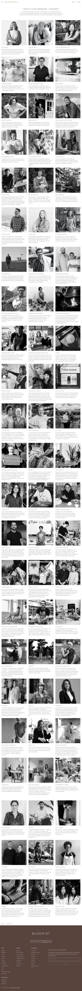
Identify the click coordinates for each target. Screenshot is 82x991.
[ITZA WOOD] (14, 422)
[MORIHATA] (67, 579)
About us (18, 950)
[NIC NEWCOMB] (14, 658)
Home (3, 923)
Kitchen (3, 960)
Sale (3, 969)
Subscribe (64, 963)
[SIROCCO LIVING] (67, 737)
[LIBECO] (41, 462)
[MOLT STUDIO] (41, 579)
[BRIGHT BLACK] (14, 110)
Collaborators (19, 956)
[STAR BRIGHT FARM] (67, 776)
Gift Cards (33, 950)
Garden (3, 950)
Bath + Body (4, 964)
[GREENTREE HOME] (14, 344)
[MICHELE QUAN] (41, 539)
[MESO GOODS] (14, 539)
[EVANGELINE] (14, 226)
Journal (18, 962)
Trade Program (19, 952)
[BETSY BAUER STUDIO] (41, 74)
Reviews (33, 954)
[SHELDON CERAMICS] (14, 737)
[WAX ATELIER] (67, 898)
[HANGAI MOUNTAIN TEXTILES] (41, 344)
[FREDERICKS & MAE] (67, 265)
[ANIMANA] (14, 37)
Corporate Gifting (35, 952)
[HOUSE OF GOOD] (41, 382)
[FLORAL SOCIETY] (67, 226)
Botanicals (4, 952)
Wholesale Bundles (6, 971)
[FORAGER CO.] (14, 265)
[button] (2, 2)
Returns (33, 962)
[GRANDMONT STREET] (41, 305)
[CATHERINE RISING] (41, 148)
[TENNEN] (14, 859)
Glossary (33, 958)
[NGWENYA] (67, 618)
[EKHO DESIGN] (41, 186)
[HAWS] (67, 344)
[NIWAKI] (41, 658)
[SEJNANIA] (67, 697)
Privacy (33, 964)
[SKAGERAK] (14, 776)
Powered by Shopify (15, 987)
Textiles (3, 956)
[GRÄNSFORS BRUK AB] (67, 305)
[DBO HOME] (14, 186)
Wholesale (18, 960)
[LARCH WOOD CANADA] (14, 462)
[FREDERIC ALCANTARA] (41, 265)
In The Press (19, 964)
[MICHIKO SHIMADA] (67, 539)
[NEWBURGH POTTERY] (41, 618)
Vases (3, 954)
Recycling (33, 956)
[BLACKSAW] (67, 74)
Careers (18, 965)
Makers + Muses (19, 954)
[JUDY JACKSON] (41, 422)
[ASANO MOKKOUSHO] (67, 37)
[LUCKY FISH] (14, 500)
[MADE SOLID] (41, 500)
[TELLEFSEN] (67, 819)
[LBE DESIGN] (67, 462)
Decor (3, 958)
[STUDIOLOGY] (14, 819)
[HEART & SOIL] (14, 382)
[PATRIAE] (14, 697)
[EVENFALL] (41, 226)
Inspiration (4, 973)
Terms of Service (35, 965)
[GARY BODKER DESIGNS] (14, 305)
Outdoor (4, 962)
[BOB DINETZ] (41, 110)
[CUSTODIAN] (67, 148)
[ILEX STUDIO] (67, 382)
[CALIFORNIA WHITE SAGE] (67, 110)
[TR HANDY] (41, 859)
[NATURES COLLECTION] (14, 618)
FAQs (32, 967)
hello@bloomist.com (47, 942)
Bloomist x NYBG (5, 965)
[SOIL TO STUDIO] (41, 776)
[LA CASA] (67, 422)
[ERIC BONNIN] (67, 186)
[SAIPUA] (41, 697)
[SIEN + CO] (41, 737)
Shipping (33, 960)
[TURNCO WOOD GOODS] (41, 898)
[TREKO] (14, 898)
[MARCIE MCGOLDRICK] (67, 500)
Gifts (3, 967)
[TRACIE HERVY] (67, 859)
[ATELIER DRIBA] (14, 74)
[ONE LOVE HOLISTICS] (67, 658)
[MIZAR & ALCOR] (14, 579)
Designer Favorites (20, 958)
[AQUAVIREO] (41, 37)
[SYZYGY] (41, 819)
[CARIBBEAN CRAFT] (14, 148)
